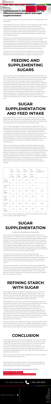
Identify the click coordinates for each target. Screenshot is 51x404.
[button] (9, 372)
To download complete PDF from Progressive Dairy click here (20, 369)
